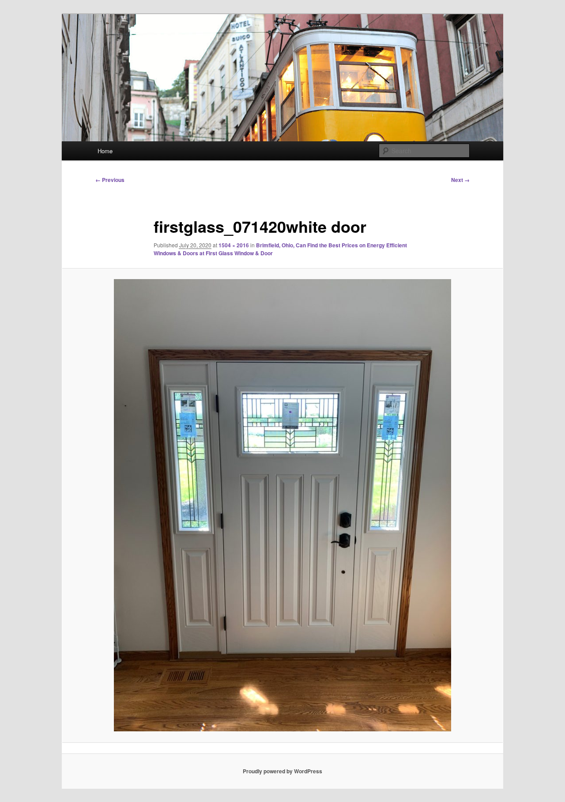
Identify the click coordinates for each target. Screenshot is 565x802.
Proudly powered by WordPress (282, 771)
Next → (460, 180)
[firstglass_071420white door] (282, 505)
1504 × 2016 (233, 245)
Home (105, 151)
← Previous (109, 180)
